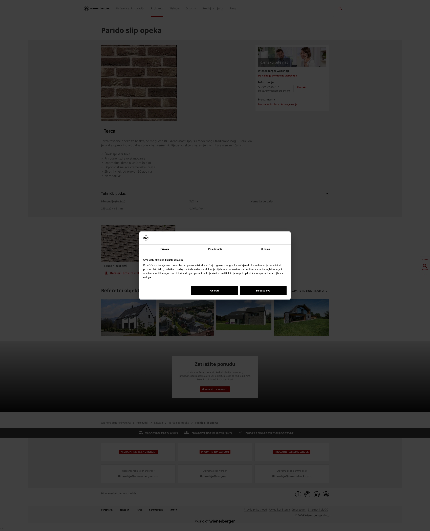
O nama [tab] (265, 249)
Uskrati (214, 290)
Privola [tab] (164, 249)
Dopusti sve (263, 290)
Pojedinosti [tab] (215, 249)
